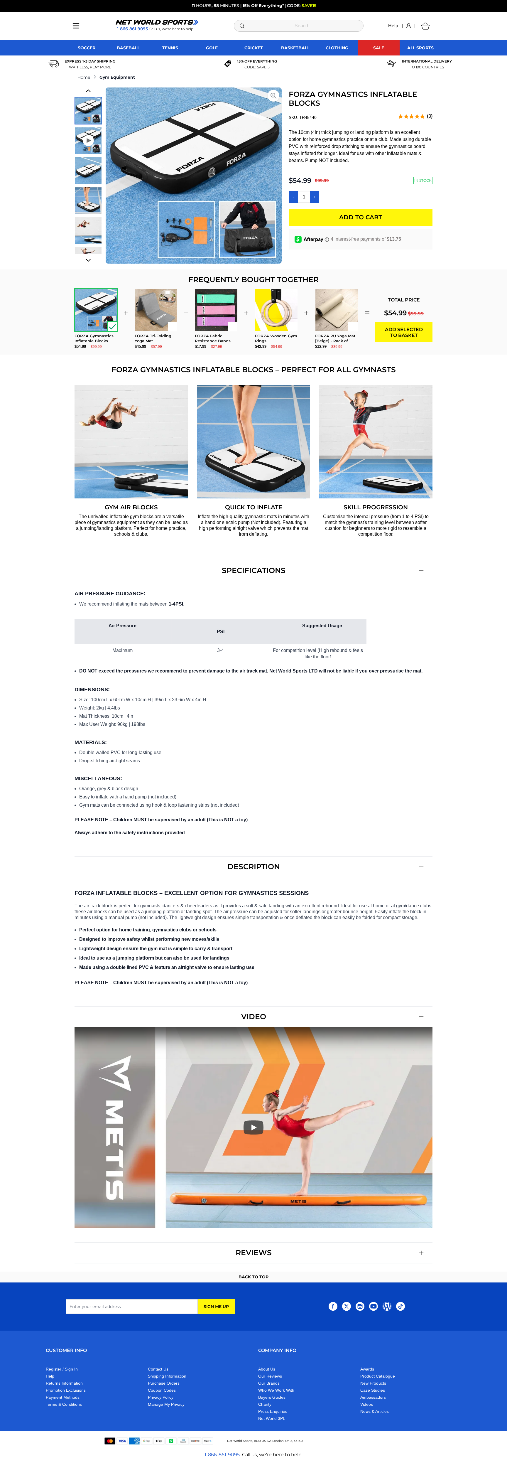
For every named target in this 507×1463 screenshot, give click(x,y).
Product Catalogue (377, 1376)
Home (83, 77)
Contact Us (158, 1369)
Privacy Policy (160, 1397)
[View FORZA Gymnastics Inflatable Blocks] (88, 110)
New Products (373, 1383)
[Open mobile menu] (76, 25)
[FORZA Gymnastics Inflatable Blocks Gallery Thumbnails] (88, 175)
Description (253, 866)
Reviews (254, 1252)
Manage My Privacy (166, 1404)
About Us (266, 1369)
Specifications (253, 570)
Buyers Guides (271, 1397)
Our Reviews (270, 1376)
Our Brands (269, 1383)
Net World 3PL (271, 1418)
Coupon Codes (162, 1390)
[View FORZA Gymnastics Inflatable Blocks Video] (88, 140)
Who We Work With (276, 1390)
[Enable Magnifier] (273, 96)
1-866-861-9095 (222, 1454)
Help (393, 25)
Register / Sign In (62, 1369)
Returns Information (64, 1383)
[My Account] (408, 25)
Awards (367, 1369)
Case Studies (372, 1390)
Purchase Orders (164, 1383)
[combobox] (299, 26)
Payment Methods (63, 1397)
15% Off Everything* (263, 5)
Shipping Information (167, 1376)
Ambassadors (373, 1397)
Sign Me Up (216, 1306)
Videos (366, 1404)
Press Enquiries (272, 1411)
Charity (264, 1404)
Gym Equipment (117, 77)
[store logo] (157, 22)
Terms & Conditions (64, 1404)
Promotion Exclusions (66, 1390)
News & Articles (374, 1411)
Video (253, 1016)
